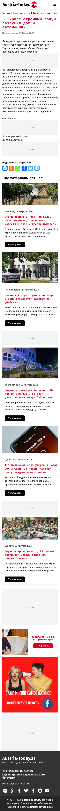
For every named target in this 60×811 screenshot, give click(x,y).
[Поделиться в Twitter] (30, 168)
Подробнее (43, 645)
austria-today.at (31, 800)
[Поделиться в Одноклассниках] (11, 168)
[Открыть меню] (55, 5)
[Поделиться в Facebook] (24, 168)
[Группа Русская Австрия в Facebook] (33, 791)
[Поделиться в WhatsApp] (17, 168)
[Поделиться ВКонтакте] (5, 168)
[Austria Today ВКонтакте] (5, 791)
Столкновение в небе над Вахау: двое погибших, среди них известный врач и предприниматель (28, 186)
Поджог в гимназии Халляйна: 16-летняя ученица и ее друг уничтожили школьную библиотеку (28, 350)
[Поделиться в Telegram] (37, 168)
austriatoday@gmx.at (40, 806)
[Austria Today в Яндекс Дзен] (40, 791)
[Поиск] (48, 5)
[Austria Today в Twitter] (26, 791)
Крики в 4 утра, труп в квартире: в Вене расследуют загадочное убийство (28, 255)
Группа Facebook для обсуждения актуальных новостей (28, 661)
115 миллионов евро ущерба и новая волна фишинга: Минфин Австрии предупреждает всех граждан (28, 429)
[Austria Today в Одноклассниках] (12, 791)
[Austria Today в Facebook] (19, 791)
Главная (6, 13)
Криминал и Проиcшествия (20, 13)
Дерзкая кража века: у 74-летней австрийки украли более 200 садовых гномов (27, 520)
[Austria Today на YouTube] (47, 791)
